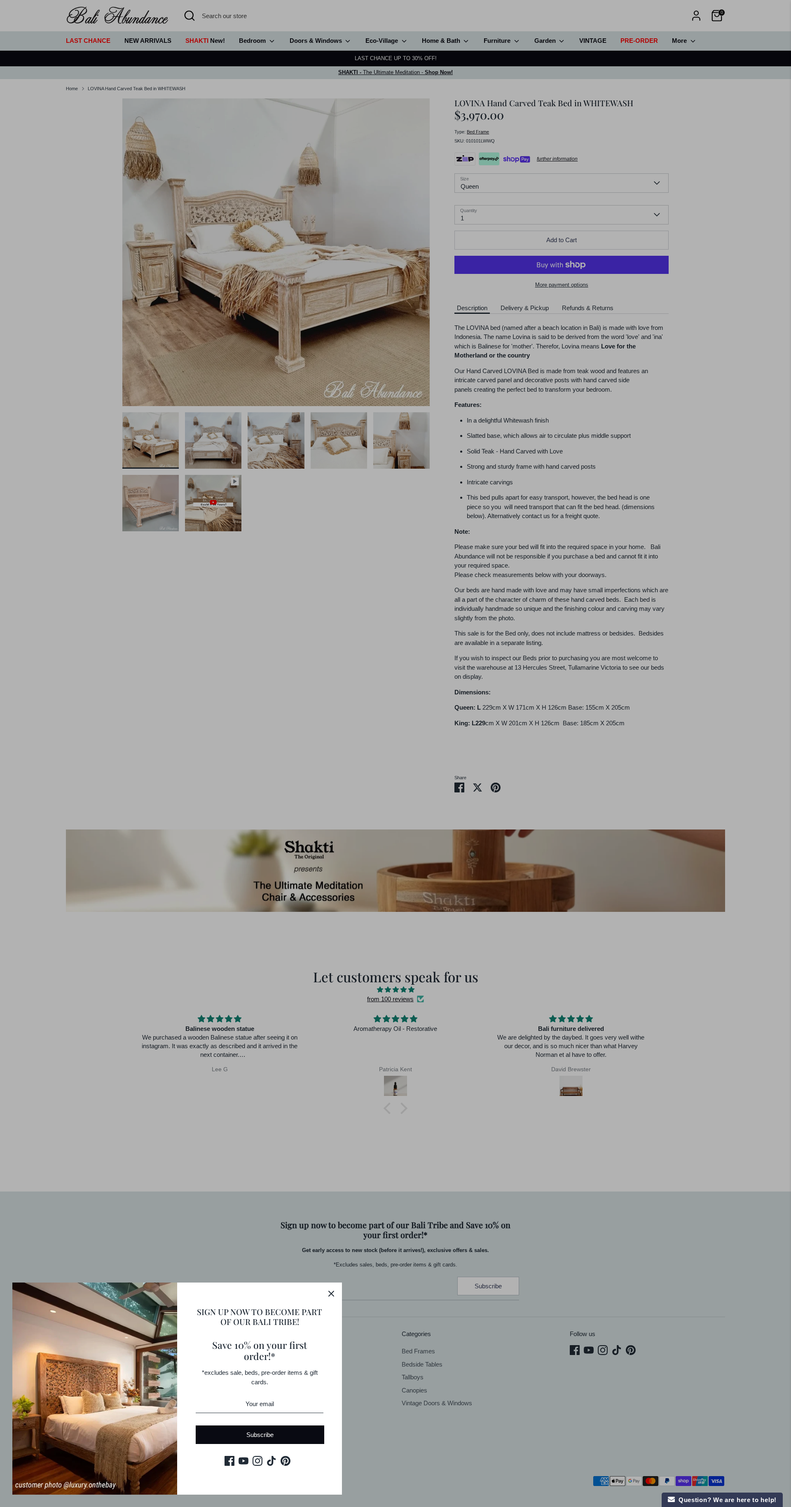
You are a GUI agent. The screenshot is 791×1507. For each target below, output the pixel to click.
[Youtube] (243, 1461)
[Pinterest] (285, 1461)
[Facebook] (229, 1461)
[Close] (331, 1293)
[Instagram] (257, 1461)
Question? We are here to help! (726, 1499)
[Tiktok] (271, 1461)
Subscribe (260, 1434)
